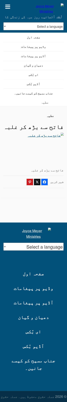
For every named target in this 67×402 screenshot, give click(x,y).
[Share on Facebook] (44, 182)
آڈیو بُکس (33, 84)
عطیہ (45, 102)
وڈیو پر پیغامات (33, 46)
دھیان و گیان (33, 65)
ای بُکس (33, 75)
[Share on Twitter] (37, 182)
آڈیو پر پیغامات (33, 56)
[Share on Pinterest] (30, 182)
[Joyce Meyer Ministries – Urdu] (46, 6)
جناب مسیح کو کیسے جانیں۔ (33, 93)
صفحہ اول (33, 37)
